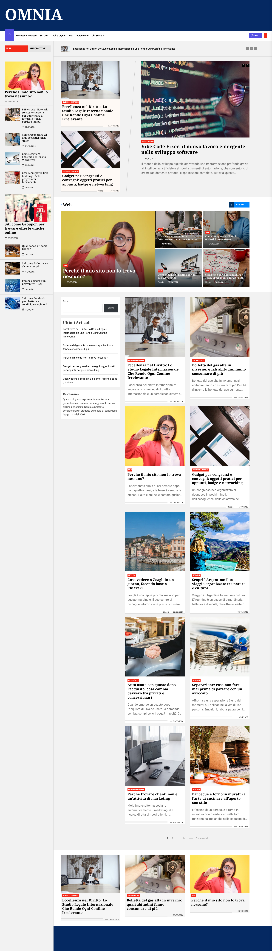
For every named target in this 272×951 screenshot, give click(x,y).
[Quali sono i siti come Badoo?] (12, 250)
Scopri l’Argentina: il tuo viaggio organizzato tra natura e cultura (219, 583)
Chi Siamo (97, 35)
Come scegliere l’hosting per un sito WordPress (34, 157)
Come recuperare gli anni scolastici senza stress (34, 137)
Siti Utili (44, 35)
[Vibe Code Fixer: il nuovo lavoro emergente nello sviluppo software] (195, 99)
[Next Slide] (247, 65)
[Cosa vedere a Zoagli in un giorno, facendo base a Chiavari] (155, 541)
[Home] (9, 36)
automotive (37, 48)
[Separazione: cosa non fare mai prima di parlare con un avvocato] (219, 646)
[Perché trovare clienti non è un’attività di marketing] (155, 756)
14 (184, 838)
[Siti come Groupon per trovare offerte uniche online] (28, 208)
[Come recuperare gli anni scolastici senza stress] (12, 139)
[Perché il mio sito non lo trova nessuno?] (28, 76)
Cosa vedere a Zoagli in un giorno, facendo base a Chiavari (151, 583)
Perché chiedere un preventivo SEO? (34, 282)
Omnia (34, 14)
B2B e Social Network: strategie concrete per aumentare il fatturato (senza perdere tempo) (35, 115)
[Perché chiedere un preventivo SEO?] (12, 285)
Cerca (66, 301)
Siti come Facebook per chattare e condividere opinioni (34, 301)
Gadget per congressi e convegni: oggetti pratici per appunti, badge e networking (87, 179)
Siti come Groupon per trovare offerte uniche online (25, 228)
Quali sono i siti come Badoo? (34, 247)
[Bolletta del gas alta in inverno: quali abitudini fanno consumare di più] (219, 327)
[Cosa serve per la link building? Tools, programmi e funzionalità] (12, 177)
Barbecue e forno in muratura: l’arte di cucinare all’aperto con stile (219, 798)
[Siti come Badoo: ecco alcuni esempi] (12, 268)
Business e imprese (26, 35)
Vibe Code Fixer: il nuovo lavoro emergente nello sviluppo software (193, 149)
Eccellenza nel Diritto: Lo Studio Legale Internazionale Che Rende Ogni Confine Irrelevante (87, 112)
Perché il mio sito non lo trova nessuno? (26, 94)
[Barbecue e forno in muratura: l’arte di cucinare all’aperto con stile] (219, 756)
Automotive (82, 35)
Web (71, 35)
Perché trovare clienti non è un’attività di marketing (152, 796)
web (8, 48)
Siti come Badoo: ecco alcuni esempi (35, 265)
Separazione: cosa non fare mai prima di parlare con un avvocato (217, 688)
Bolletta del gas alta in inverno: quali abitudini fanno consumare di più (219, 369)
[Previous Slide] (243, 65)
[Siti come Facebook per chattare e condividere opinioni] (12, 303)
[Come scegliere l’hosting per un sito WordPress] (12, 158)
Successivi (202, 838)
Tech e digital (58, 35)
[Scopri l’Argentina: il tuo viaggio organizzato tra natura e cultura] (219, 541)
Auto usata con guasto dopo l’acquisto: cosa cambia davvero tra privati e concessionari (152, 690)
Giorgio (101, 190)
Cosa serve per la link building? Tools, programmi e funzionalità (35, 177)
